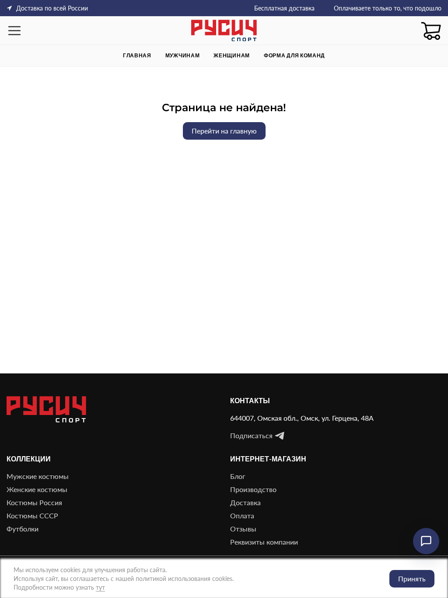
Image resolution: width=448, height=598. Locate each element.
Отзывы (243, 528)
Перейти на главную (224, 131)
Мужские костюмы (38, 476)
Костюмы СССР (32, 515)
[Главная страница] (224, 30)
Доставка (245, 502)
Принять (412, 578)
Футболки (22, 528)
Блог (237, 476)
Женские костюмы (37, 489)
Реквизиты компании (264, 542)
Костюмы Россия (34, 502)
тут (100, 587)
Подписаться (251, 435)
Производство (253, 489)
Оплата (242, 515)
